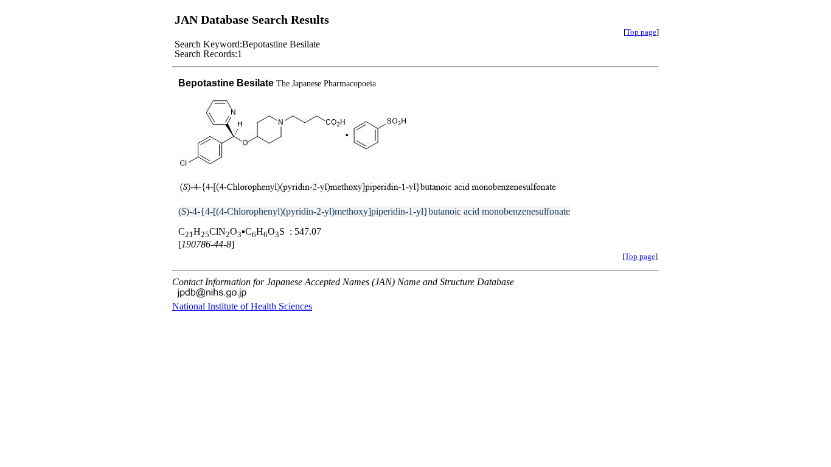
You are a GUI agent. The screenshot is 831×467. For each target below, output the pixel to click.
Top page (641, 31)
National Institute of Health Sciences (242, 306)
